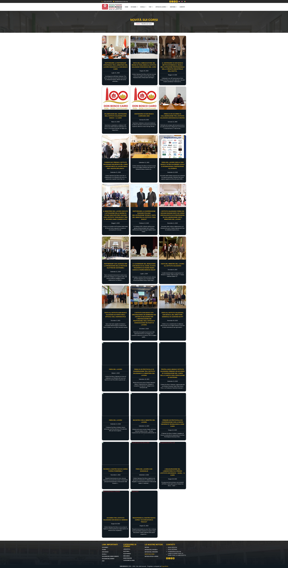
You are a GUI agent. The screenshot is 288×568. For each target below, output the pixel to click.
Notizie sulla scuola (151, 549)
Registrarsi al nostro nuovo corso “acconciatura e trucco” (144, 520)
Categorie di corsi (128, 560)
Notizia (147, 547)
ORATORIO (173, 7)
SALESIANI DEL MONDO (108, 558)
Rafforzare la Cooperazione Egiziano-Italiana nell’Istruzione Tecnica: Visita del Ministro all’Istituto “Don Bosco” (144, 215)
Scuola (142, 7)
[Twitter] (175, 1)
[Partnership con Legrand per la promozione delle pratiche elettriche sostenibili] (115, 248)
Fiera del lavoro (115, 369)
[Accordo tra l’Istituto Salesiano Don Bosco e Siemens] (115, 502)
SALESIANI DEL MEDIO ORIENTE (110, 556)
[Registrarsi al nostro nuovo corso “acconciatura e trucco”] (144, 502)
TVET (150, 7)
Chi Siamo (133, 7)
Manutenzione (127, 558)
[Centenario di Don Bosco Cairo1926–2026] (144, 98)
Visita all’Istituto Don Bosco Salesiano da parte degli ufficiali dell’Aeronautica (115, 314)
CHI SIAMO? (105, 547)
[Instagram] (172, 1)
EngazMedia (164, 566)
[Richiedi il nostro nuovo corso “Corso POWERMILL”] (115, 453)
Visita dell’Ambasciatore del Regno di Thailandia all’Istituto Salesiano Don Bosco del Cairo (144, 65)
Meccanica (126, 556)
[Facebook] (170, 1)
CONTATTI (182, 7)
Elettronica (127, 553)
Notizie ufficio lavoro (151, 556)
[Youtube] (177, 1)
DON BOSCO (105, 551)
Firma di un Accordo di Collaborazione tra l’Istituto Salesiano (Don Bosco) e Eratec (172, 116)
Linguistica (126, 549)
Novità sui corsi (149, 554)
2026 (103, 560)
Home (126, 7)
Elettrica (126, 551)
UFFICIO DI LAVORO (161, 7)
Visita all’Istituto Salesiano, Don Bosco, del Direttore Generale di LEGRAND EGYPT (172, 314)
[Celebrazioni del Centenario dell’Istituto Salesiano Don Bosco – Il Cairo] (115, 98)
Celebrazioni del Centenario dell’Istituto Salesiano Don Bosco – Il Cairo (115, 116)
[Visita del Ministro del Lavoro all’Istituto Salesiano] (172, 248)
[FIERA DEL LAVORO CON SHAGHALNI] (144, 453)
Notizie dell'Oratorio (151, 551)
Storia (104, 549)
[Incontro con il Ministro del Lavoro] (144, 404)
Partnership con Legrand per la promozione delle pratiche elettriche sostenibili (115, 266)
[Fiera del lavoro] (115, 353)
